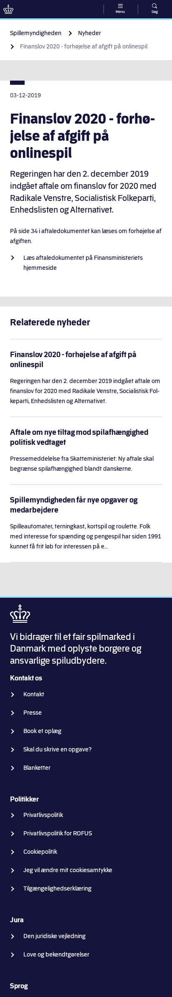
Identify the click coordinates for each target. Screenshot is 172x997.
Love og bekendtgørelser (56, 955)
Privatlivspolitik (43, 815)
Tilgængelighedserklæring (57, 889)
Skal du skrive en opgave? (57, 749)
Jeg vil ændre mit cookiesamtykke (67, 870)
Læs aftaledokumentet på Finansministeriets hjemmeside (83, 263)
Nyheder (89, 33)
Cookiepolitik (40, 852)
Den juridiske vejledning (54, 936)
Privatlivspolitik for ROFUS (57, 833)
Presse (32, 713)
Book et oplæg (42, 731)
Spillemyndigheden (35, 33)
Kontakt (33, 694)
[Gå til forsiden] (8, 9)
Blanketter (37, 768)
